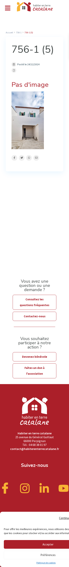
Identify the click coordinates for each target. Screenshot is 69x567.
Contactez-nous (34, 316)
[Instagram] (25, 488)
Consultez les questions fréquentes (34, 302)
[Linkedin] (44, 488)
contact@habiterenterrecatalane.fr (34, 449)
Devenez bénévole (34, 356)
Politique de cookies (46, 562)
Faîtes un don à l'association (34, 370)
